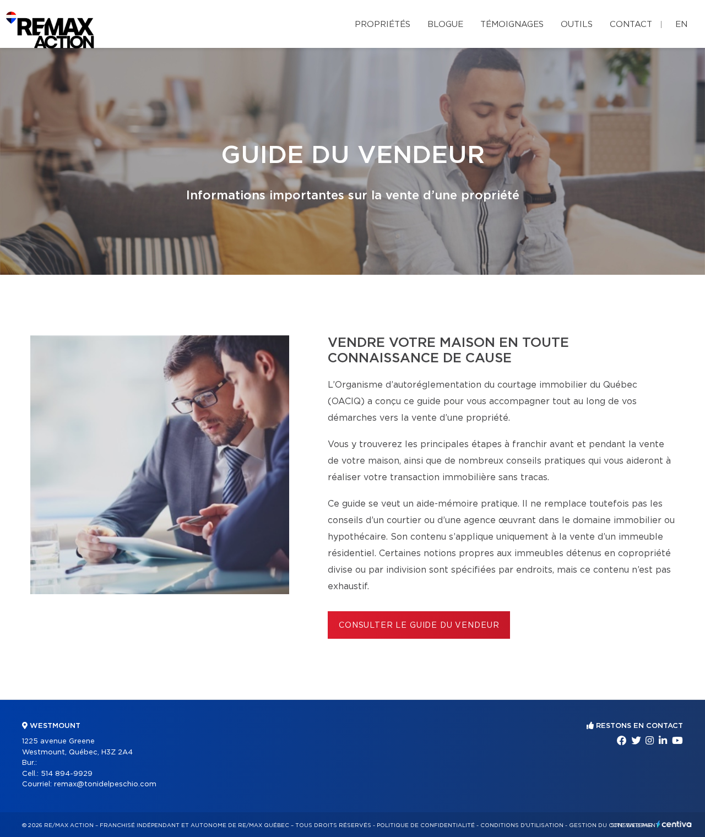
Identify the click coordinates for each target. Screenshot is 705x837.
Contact (631, 24)
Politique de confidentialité (426, 825)
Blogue (445, 24)
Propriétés (382, 24)
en (681, 24)
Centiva (674, 824)
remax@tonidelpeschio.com (105, 784)
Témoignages (512, 24)
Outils (577, 24)
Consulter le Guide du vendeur (419, 625)
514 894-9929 (67, 774)
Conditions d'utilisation (521, 825)
